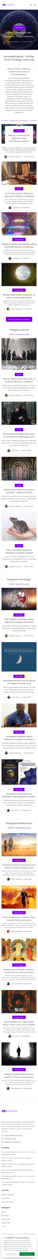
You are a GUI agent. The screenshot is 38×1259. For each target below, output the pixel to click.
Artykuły (5, 1147)
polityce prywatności (22, 1250)
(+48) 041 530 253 (10, 1139)
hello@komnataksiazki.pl (12, 1142)
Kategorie (6, 1207)
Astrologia (19, 27)
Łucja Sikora (6, 1198)
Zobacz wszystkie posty (19, 334)
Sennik (19, 374)
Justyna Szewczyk (7, 1202)
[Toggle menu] (35, 5)
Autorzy (5, 1190)
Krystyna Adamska (8, 1195)
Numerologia (6, 1223)
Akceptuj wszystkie (27, 1254)
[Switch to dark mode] (31, 5)
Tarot (19, 189)
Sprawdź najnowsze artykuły (19, 319)
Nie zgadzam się (11, 1254)
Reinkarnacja (19, 239)
